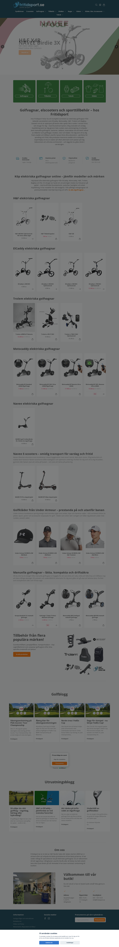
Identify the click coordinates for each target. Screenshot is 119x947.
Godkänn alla (49, 942)
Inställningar (70, 942)
